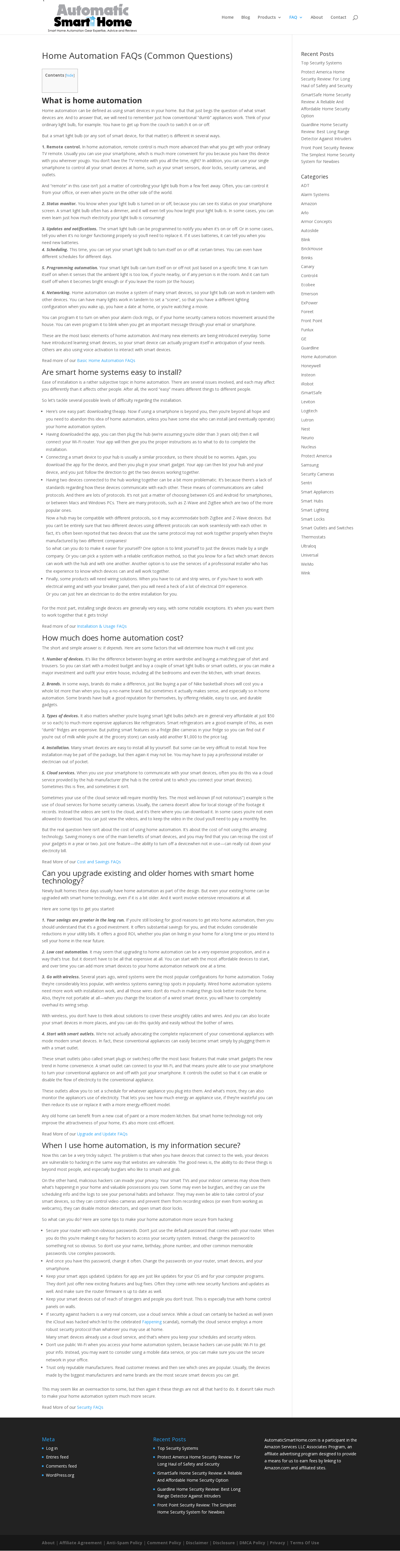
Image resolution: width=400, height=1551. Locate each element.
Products (267, 17)
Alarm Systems (315, 194)
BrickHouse (312, 248)
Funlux (307, 329)
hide (69, 75)
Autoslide (310, 230)
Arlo (305, 212)
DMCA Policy (252, 1542)
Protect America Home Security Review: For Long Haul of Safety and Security (326, 79)
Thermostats (313, 537)
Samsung (310, 465)
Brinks (307, 257)
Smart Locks (313, 519)
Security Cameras (317, 474)
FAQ (293, 17)
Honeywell (311, 365)
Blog (245, 17)
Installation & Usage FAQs (102, 626)
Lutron (307, 420)
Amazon (309, 203)
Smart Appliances (317, 492)
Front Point (311, 320)
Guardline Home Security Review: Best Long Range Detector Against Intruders (326, 131)
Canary (307, 266)
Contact (338, 17)
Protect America (316, 456)
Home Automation (318, 356)
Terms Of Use (304, 1542)
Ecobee (308, 284)
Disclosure (224, 1542)
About (317, 17)
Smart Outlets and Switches (327, 528)
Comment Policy (164, 1542)
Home (228, 17)
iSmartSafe (311, 392)
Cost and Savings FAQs (99, 861)
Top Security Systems (321, 63)
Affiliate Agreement (80, 1542)
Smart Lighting (315, 510)
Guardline (310, 348)
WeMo (307, 564)
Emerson (309, 293)
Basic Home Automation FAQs (106, 360)
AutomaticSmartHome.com (290, 1440)
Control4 (309, 275)
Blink (305, 239)
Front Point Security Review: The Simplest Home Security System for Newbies (328, 154)
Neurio (307, 437)
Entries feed (57, 1457)
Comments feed (61, 1466)
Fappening (152, 1321)
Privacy (277, 1542)
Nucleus (308, 446)
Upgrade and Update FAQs (102, 1134)
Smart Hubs (312, 501)
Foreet (307, 311)
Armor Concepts (316, 221)
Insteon (308, 375)
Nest (305, 429)
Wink (305, 573)
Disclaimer (197, 1542)
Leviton (308, 401)
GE (303, 339)
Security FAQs (90, 1407)
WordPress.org (60, 1475)
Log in (52, 1448)
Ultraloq (308, 546)
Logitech (309, 411)
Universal (309, 555)
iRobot (307, 384)
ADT (305, 185)
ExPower (309, 303)
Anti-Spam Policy (124, 1542)
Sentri (306, 482)
